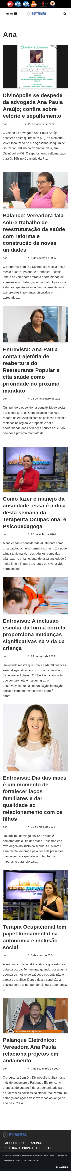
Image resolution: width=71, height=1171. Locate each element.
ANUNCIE (37, 1143)
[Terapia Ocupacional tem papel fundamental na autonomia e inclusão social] (35, 895)
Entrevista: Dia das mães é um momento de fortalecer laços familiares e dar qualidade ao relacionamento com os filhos (34, 798)
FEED (49, 1148)
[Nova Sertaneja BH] (18, 4)
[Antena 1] (43, 4)
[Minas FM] (33, 4)
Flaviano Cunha (17, 257)
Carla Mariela (16, 123)
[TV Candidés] (52, 4)
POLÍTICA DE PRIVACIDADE (22, 1148)
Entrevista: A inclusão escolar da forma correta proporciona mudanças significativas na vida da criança (34, 634)
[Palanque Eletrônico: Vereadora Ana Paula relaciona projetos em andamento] (35, 1015)
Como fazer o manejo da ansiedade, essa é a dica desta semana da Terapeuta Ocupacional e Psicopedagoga (34, 512)
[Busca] (64, 13)
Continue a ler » (31, 297)
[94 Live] (10, 4)
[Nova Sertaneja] (26, 4)
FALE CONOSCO (14, 1143)
